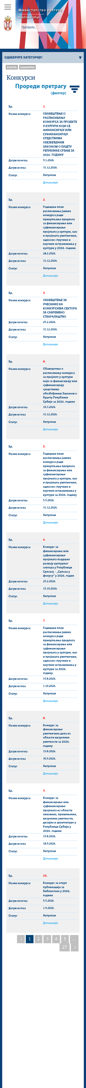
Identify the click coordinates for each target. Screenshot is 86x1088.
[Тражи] (61, 27)
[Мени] (8, 7)
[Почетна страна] (8, 23)
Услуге (12, 67)
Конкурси (27, 67)
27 (64, 947)
